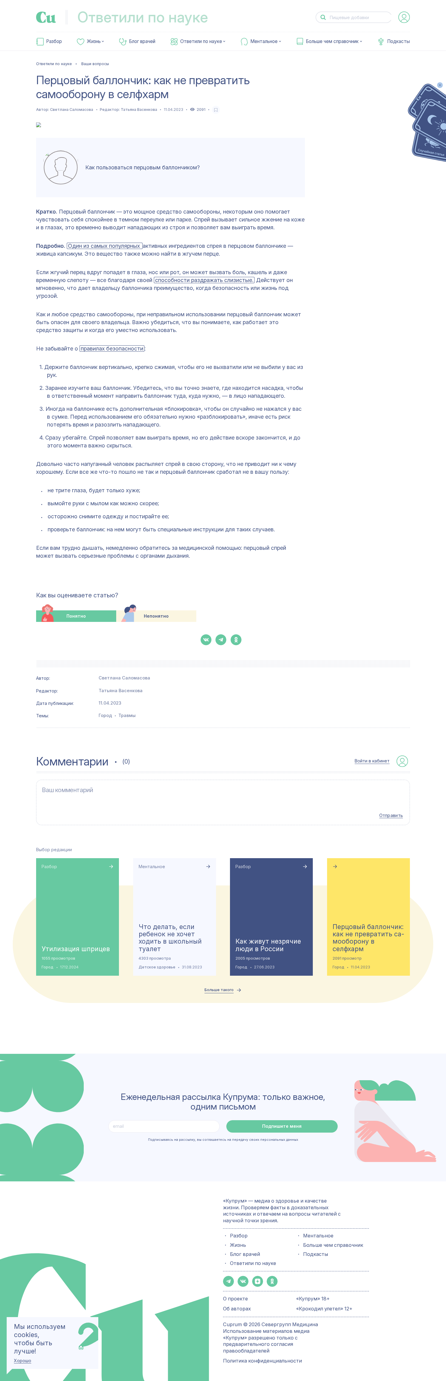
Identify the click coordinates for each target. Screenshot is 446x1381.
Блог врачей (142, 41)
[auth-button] (404, 17)
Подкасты (398, 41)
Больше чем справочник (332, 41)
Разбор (54, 41)
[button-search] (323, 17)
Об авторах (237, 1309)
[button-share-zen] (257, 1281)
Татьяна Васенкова (139, 109)
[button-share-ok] (236, 639)
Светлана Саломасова (71, 109)
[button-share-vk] (206, 639)
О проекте (235, 1299)
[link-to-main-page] (46, 17)
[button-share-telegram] (220, 639)
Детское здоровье (157, 967)
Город (105, 715)
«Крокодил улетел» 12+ (324, 1309)
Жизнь (94, 41)
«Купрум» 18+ (313, 1299)
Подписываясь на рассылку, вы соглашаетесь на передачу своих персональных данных (223, 1140)
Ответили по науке (201, 41)
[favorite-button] (216, 110)
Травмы (127, 715)
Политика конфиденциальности (262, 1361)
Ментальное (264, 41)
